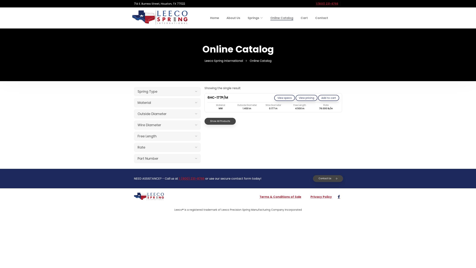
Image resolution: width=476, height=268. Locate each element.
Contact (321, 18)
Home (214, 18)
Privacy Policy (321, 197)
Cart (304, 18)
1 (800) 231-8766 (327, 4)
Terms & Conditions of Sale (280, 197)
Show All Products (220, 121)
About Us (233, 18)
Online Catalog (281, 18)
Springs (253, 18)
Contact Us (325, 178)
